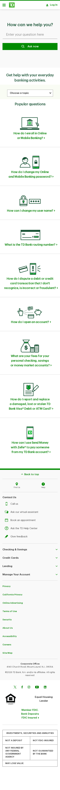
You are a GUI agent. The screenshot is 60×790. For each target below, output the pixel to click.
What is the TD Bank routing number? (30, 244)
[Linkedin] (45, 687)
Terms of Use (9, 611)
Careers (6, 645)
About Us (7, 628)
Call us (14, 504)
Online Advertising (12, 603)
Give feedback (19, 536)
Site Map (7, 653)
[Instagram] (29, 687)
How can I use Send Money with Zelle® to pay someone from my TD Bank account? (30, 447)
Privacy (6, 586)
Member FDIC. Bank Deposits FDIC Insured (30, 714)
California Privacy (12, 595)
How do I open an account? (30, 322)
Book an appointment (23, 520)
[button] (30, 549)
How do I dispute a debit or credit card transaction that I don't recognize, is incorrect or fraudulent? (30, 283)
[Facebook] (22, 687)
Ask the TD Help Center (24, 528)
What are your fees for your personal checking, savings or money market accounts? (30, 360)
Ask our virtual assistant (24, 512)
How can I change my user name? (30, 210)
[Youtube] (37, 687)
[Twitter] (15, 687)
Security (7, 619)
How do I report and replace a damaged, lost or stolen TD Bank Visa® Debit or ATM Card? (30, 404)
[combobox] (30, 93)
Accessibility (9, 636)
